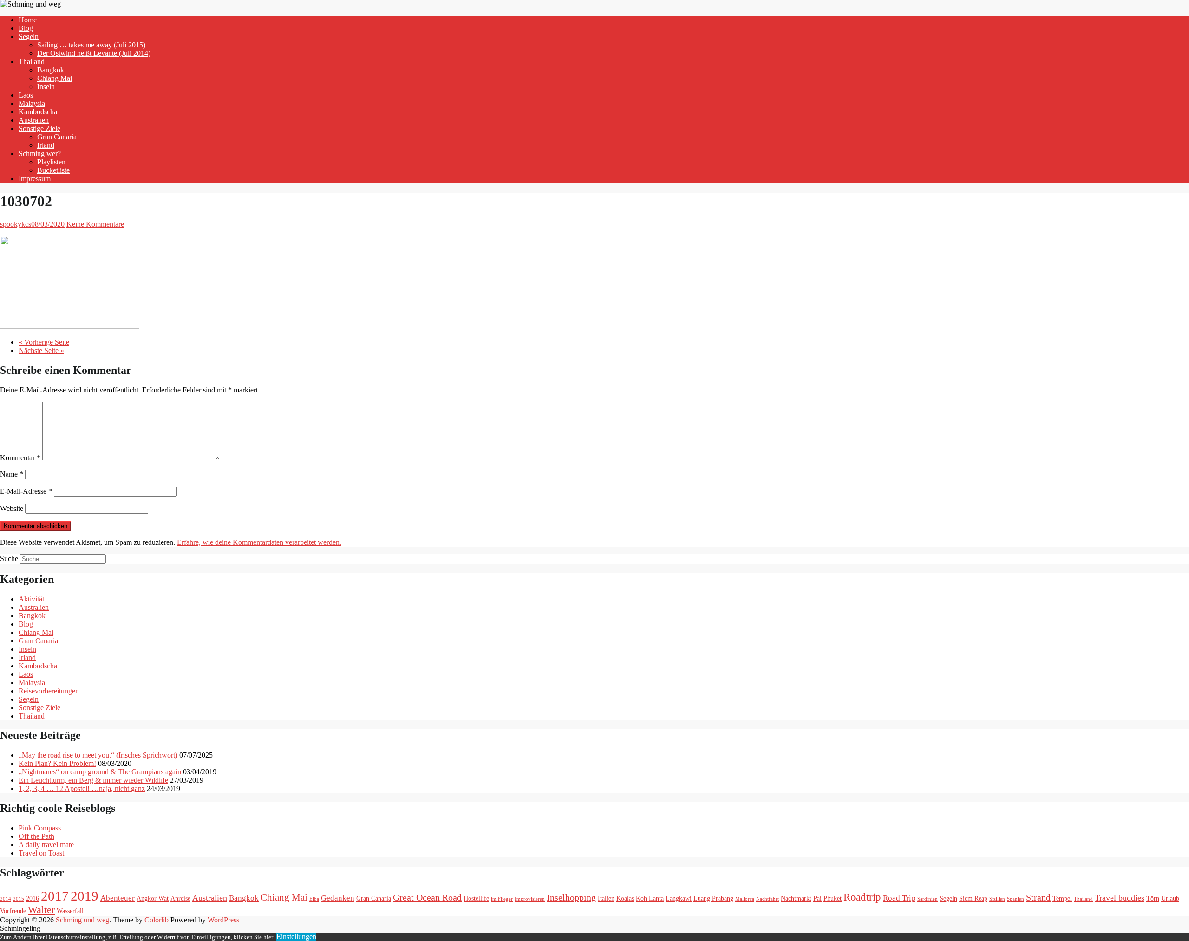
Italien (606, 898)
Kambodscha (38, 112)
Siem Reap (973, 898)
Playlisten (51, 162)
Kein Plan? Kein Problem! (57, 763)
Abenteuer (117, 898)
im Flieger (502, 899)
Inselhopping (571, 897)
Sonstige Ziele (39, 128)
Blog (26, 28)
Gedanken (337, 898)
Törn (1152, 898)
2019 (84, 896)
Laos (26, 95)
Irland (45, 145)
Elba (314, 899)
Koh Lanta (650, 898)
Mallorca (744, 899)
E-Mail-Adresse (26, 491)
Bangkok (50, 70)
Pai (817, 898)
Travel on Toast (41, 853)
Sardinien (927, 899)
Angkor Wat (153, 898)
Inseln (46, 87)
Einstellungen (296, 937)
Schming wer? (40, 153)
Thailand (32, 61)
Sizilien (997, 899)
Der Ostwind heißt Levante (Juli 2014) (93, 53)
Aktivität (31, 599)
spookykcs (15, 224)
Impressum (35, 179)
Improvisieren (530, 899)
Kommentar (20, 458)
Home (28, 20)
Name (11, 474)
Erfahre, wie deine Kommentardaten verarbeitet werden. (259, 542)
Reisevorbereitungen (49, 691)
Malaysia (32, 103)
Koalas (625, 898)
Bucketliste (53, 170)
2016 (32, 898)
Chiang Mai (54, 78)
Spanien (1015, 899)
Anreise (180, 898)
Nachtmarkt (796, 898)
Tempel (1062, 898)
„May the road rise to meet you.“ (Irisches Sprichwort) (98, 755)
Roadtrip (862, 897)
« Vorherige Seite (44, 342)
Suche (9, 558)
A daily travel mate (46, 845)
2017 (55, 896)
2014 (5, 899)
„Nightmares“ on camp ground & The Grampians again (100, 772)
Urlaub (1170, 898)
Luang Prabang (713, 898)
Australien (34, 120)
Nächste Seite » (41, 350)
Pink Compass (40, 828)
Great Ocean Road (427, 897)
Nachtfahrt (767, 899)
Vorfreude (13, 911)
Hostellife (476, 898)
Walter (41, 909)
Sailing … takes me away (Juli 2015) (91, 45)
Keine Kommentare (95, 224)
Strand (1038, 897)
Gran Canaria (57, 137)
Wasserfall (70, 911)
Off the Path (36, 836)
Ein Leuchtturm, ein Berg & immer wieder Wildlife (93, 780)
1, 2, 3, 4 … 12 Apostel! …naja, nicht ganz (82, 788)
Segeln (29, 36)
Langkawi (679, 898)
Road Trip (899, 898)
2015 (18, 899)
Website (11, 508)
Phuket (832, 898)
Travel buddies (1119, 897)
